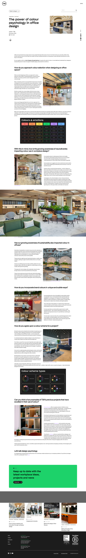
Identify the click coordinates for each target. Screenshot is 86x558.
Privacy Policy (56, 553)
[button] (81, 3)
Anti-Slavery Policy (64, 553)
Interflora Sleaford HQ (17, 185)
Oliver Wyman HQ (20, 436)
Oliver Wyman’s (47, 407)
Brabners (56, 423)
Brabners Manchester (46, 105)
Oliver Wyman (16, 237)
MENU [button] (81, 3)
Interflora (51, 434)
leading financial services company (55, 281)
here (29, 454)
